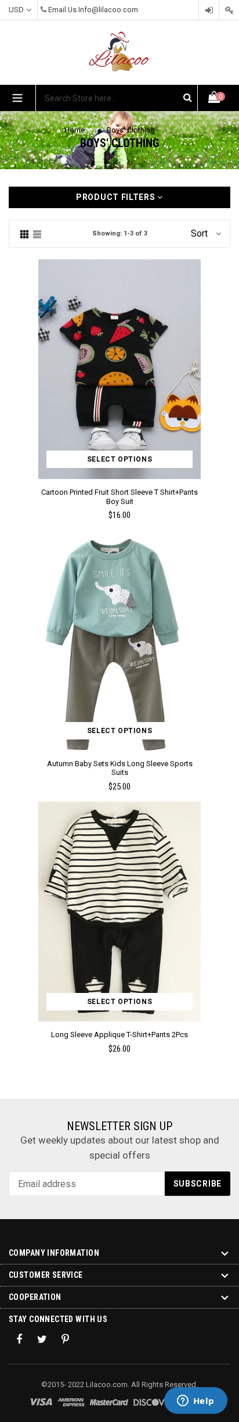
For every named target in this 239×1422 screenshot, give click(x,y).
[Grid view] (24, 233)
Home (74, 130)
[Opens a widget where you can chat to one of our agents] (195, 1401)
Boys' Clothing (131, 130)
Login (209, 10)
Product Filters (116, 197)
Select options (119, 459)
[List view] (37, 233)
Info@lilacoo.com (108, 9)
